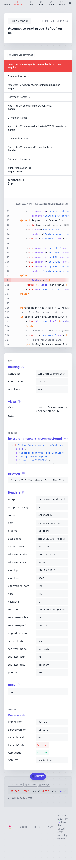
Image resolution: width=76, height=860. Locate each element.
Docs (37, 827)
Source (23, 827)
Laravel (51, 827)
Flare (63, 822)
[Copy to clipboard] (64, 374)
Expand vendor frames (22, 55)
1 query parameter (21, 798)
